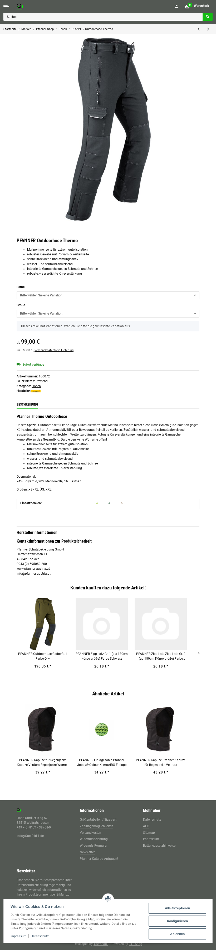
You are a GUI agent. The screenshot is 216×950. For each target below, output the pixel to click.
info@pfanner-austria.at (34, 573)
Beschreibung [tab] (27, 404)
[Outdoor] (121, 503)
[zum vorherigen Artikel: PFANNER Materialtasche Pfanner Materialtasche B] (198, 29)
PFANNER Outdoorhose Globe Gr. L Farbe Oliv (42, 656)
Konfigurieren (177, 921)
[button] (176, 6)
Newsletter (87, 852)
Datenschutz (152, 819)
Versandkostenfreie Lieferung (54, 350)
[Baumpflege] (97, 503)
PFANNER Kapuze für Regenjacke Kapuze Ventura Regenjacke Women (42, 762)
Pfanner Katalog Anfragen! (99, 859)
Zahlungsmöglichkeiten (96, 826)
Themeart (101, 944)
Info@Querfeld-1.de (30, 836)
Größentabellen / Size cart (98, 819)
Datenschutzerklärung (32, 885)
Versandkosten (90, 833)
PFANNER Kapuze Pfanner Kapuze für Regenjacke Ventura (160, 762)
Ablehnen (177, 934)
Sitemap (149, 833)
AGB (146, 826)
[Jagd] (109, 503)
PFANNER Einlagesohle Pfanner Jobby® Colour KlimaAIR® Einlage (101, 762)
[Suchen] (208, 17)
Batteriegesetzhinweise (159, 845)
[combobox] (108, 295)
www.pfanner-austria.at (33, 568)
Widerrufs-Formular (93, 845)
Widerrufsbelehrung (94, 839)
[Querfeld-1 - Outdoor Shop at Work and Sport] (25, 6)
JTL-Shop (135, 944)
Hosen (36, 386)
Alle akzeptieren (177, 908)
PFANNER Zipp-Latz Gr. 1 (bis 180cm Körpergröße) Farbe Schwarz (102, 656)
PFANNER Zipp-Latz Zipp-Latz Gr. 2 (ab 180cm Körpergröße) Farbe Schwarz (160, 656)
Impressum (151, 839)
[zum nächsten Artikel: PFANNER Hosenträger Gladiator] (208, 29)
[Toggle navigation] (6, 6)
